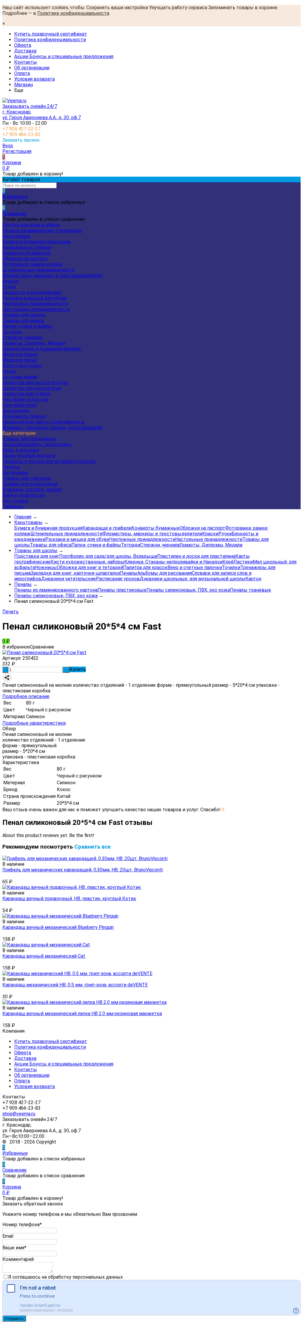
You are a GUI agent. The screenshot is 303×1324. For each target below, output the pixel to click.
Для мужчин (16, 410)
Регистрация (16, 151)
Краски (10, 281)
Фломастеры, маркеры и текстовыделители (52, 275)
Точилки (231, 567)
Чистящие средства (25, 399)
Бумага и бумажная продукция (36, 242)
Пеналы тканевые (250, 590)
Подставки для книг (36, 556)
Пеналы (128, 573)
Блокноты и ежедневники (31, 292)
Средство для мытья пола (31, 388)
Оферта (22, 45)
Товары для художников (30, 484)
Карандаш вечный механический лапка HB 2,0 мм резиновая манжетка (82, 1013)
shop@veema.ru (18, 1114)
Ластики (243, 562)
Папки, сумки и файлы (27, 326)
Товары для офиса (23, 320)
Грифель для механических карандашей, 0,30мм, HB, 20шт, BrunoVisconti (82, 870)
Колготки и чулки (21, 365)
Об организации (31, 68)
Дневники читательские (68, 579)
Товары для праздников (29, 439)
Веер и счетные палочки (194, 567)
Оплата (22, 73)
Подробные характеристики (34, 723)
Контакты (25, 62)
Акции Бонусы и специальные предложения (63, 56)
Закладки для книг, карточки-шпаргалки (75, 573)
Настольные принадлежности (36, 309)
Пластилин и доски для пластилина (196, 556)
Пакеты (11, 467)
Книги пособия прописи (28, 456)
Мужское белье (20, 354)
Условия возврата (34, 79)
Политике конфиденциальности (73, 13)
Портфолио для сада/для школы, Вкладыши (108, 556)
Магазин (23, 84)
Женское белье (19, 360)
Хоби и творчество (23, 495)
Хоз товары (15, 501)
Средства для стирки (26, 394)
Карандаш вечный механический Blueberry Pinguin (58, 927)
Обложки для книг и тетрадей (90, 567)
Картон (253, 579)
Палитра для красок (145, 567)
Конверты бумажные (26, 253)
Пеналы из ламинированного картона (56, 590)
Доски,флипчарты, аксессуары (37, 444)
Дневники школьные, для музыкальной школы (192, 579)
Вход (7, 145)
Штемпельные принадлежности (38, 270)
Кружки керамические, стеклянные (42, 230)
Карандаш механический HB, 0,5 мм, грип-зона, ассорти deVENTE (75, 985)
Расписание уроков (118, 579)
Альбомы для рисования (164, 573)
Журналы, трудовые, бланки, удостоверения (52, 427)
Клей (228, 562)
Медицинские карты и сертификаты (43, 422)
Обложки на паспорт (25, 258)
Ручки (9, 287)
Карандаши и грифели (26, 247)
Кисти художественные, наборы (87, 562)
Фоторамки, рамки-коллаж (32, 264)
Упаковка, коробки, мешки (32, 489)
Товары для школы (24, 315)
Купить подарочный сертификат (50, 34)
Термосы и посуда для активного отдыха (48, 461)
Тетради (11, 332)
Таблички (12, 506)
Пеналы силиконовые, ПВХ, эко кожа (188, 590)
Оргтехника (15, 472)
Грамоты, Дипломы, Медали (33, 343)
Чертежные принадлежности (35, 303)
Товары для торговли (26, 478)
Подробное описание (25, 696)
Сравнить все (92, 847)
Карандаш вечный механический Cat (43, 956)
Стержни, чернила (22, 337)
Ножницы (46, 567)
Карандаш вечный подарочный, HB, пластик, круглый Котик (69, 898)
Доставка (25, 51)
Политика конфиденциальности (50, 39)
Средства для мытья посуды (35, 382)
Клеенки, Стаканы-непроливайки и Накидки (173, 562)
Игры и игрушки (20, 450)
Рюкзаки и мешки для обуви (34, 298)
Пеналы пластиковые (122, 590)
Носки (9, 371)
